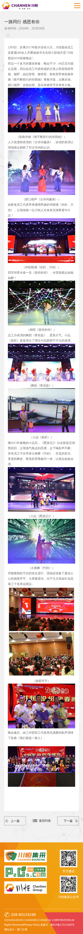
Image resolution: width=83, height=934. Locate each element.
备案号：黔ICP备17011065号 (57, 924)
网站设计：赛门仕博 (15, 929)
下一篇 (68, 821)
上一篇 (15, 821)
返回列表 (45, 820)
